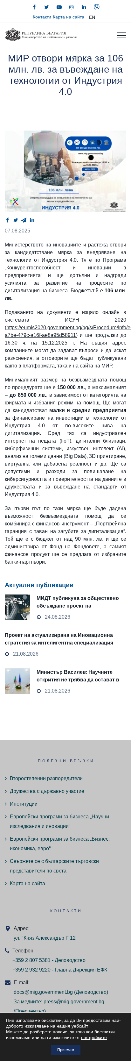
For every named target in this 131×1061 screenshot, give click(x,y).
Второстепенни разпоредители (46, 778)
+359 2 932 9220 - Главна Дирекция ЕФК (59, 969)
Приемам (65, 1050)
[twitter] (46, 7)
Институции (24, 804)
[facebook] (34, 7)
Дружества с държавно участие (47, 791)
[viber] (97, 7)
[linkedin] (83, 7)
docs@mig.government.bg (43, 992)
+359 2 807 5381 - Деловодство (49, 960)
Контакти (42, 16)
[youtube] (59, 7)
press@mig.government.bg (74, 1001)
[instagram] (71, 7)
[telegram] (23, 220)
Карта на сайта (68, 16)
